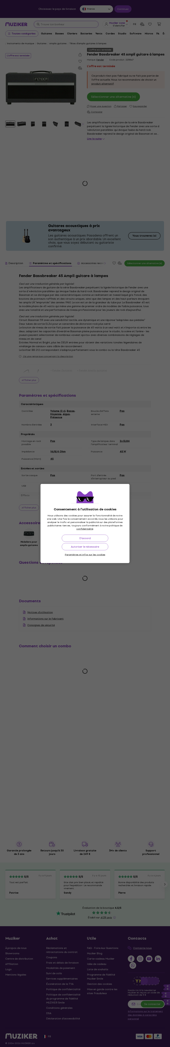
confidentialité (84, 529)
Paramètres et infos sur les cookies (85, 554)
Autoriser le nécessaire (85, 547)
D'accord (85, 538)
